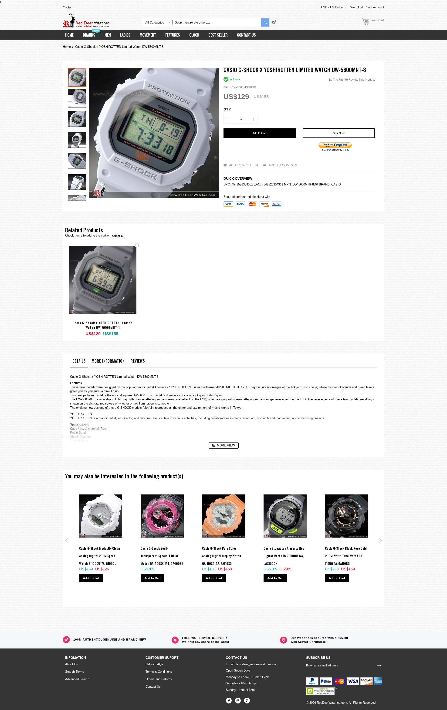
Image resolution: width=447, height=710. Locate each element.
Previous (67, 540)
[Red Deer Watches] (86, 20)
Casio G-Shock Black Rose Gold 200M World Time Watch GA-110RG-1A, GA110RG (346, 556)
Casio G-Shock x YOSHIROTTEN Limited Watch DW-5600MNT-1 (102, 325)
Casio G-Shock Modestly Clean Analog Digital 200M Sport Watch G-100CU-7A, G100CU (99, 556)
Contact (68, 7)
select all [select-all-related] (118, 236)
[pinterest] (247, 700)
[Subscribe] (379, 665)
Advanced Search (77, 679)
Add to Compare (283, 165)
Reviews (138, 361)
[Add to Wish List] (102, 286)
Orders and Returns (159, 679)
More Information (108, 361)
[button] (78, 97)
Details (79, 361)
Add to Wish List (244, 165)
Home (67, 46)
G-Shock (85, 376)
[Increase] (253, 118)
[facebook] (229, 700)
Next (380, 540)
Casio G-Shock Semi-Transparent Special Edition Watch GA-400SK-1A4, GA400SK (162, 556)
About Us (71, 664)
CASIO (336, 184)
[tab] (79, 362)
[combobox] (217, 22)
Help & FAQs (154, 664)
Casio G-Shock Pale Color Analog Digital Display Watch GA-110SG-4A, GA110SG (221, 556)
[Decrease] (228, 118)
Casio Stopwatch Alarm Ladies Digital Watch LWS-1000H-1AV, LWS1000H (284, 556)
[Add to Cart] (91, 286)
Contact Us (153, 686)
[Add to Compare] (113, 286)
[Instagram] (238, 700)
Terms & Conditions (159, 671)
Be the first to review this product (352, 79)
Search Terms (74, 671)
